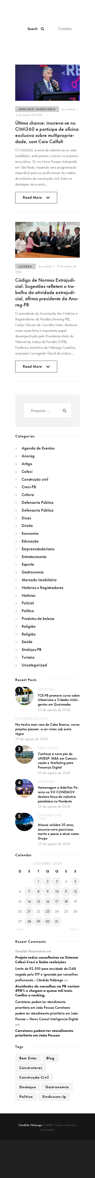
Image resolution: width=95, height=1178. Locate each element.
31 (57, 921)
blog (50, 1058)
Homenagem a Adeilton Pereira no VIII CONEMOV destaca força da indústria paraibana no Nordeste (58, 794)
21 (29, 911)
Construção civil (35, 479)
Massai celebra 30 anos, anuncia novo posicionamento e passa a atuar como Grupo (58, 831)
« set (20, 929)
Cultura (28, 494)
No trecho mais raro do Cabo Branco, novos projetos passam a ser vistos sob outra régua (47, 729)
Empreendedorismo (38, 548)
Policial (28, 602)
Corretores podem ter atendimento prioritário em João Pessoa (44, 1032)
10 (57, 891)
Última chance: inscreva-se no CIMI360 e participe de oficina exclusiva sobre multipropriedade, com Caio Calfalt (47, 132)
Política (28, 610)
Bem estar (28, 1058)
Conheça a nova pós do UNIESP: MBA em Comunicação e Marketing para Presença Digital (57, 760)
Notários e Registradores (42, 587)
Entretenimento (34, 556)
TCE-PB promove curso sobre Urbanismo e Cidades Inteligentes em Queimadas (59, 700)
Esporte (28, 564)
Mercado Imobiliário (37, 109)
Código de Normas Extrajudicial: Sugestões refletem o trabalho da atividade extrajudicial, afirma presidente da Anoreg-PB (47, 292)
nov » (74, 929)
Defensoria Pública (37, 502)
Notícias (28, 595)
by (68, 109)
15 (38, 901)
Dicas (26, 518)
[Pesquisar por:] (47, 410)
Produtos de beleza (38, 618)
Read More (32, 199)
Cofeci (27, 471)
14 (29, 901)
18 (66, 901)
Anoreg (25, 266)
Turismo (28, 657)
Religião (29, 626)
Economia (30, 533)
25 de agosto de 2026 (54, 709)
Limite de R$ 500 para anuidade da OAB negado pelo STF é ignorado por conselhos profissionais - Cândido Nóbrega (46, 974)
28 (29, 921)
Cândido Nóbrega (30, 1125)
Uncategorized (34, 665)
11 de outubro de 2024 (28, 115)
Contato (65, 28)
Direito (27, 525)
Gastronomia (33, 572)
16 (47, 901)
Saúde (27, 641)
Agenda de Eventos (38, 448)
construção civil (34, 1077)
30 (47, 921)
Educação (30, 541)
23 (48, 911)
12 (75, 891)
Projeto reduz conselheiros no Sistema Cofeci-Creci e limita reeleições (46, 959)
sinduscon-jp (54, 1096)
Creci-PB (29, 486)
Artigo (27, 463)
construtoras (30, 1067)
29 (38, 921)
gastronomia (57, 1087)
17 (57, 901)
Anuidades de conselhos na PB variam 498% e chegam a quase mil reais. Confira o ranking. (47, 991)
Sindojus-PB (31, 649)
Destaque (27, 1087)
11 (66, 891)
